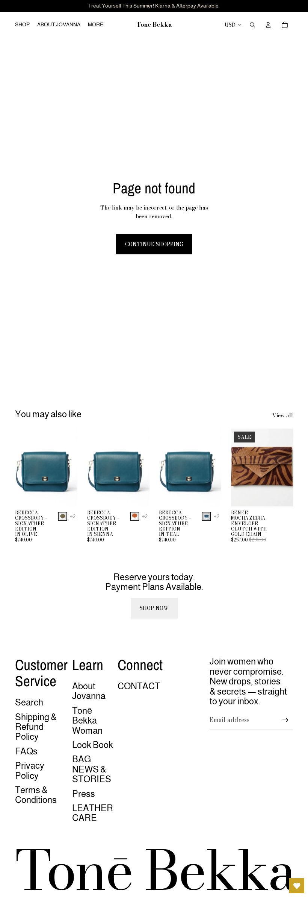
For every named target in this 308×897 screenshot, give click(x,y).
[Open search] (252, 25)
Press (83, 794)
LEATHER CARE (92, 813)
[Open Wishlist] (296, 885)
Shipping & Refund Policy (36, 727)
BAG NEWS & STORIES (91, 769)
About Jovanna (89, 691)
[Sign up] (285, 720)
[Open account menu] (268, 25)
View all (282, 415)
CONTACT (139, 686)
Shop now (154, 608)
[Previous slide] (21, 467)
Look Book (92, 745)
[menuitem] (95, 25)
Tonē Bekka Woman (87, 720)
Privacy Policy (29, 770)
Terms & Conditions (36, 795)
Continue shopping (154, 244)
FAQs (26, 751)
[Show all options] (72, 516)
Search (29, 702)
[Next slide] (71, 467)
